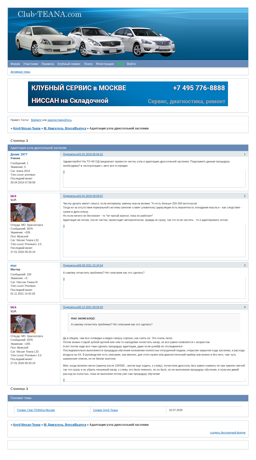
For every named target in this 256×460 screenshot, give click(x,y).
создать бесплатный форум (228, 432)
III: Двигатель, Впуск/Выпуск (65, 128)
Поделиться (70, 154)
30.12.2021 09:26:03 (90, 307)
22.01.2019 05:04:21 (90, 154)
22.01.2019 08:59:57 (90, 195)
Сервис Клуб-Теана (105, 410)
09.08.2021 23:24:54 (90, 265)
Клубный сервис (69, 64)
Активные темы (20, 71)
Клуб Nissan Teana (26, 128)
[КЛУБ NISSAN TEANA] (128, 34)
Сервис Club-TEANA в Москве (36, 410)
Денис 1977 (19, 154)
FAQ (121, 64)
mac (13, 265)
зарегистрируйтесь (60, 119)
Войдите (36, 119)
